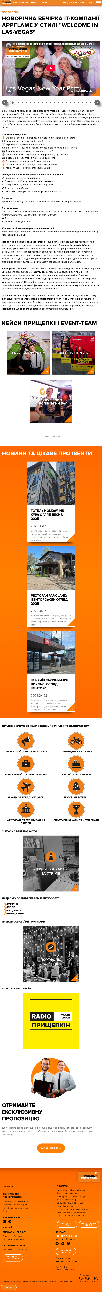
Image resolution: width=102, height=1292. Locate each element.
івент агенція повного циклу (12, 1195)
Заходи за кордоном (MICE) (70, 1203)
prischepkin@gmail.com (66, 1239)
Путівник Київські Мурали (14, 1239)
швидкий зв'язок (66, 1251)
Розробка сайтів (87, 1275)
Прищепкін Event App (13, 1236)
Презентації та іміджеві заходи (71, 1190)
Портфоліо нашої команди (15, 1208)
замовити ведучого (13, 1258)
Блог (5, 1211)
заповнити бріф (51, 1148)
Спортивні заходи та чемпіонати (72, 1212)
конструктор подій (89, 1224)
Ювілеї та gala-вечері (67, 1199)
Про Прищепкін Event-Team (16, 1201)
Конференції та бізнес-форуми (71, 1196)
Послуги (8, 1287)
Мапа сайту (8, 1227)
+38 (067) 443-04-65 (73, 2)
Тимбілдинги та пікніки (67, 1193)
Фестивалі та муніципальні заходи (72, 1209)
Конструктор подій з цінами (16, 1204)
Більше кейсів (51, 436)
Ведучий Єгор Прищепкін (15, 1249)
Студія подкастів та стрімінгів (70, 1215)
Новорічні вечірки (65, 1206)
